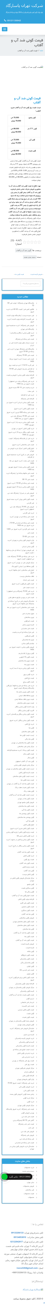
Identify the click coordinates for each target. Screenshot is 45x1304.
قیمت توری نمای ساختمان (25, 703)
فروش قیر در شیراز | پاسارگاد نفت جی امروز (21, 494)
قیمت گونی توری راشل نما (25, 692)
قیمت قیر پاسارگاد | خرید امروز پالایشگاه (20, 1109)
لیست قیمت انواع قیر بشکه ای (23, 1050)
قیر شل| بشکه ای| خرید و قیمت (23, 632)
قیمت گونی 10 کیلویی (26, 657)
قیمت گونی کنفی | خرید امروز (24, 409)
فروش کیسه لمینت (36, 274)
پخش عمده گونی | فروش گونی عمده (22, 1094)
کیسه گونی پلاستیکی (27, 991)
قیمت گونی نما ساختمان (26, 806)
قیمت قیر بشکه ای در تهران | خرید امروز (22, 518)
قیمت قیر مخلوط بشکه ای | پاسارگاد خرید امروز (20, 474)
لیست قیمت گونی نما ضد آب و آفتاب (21, 795)
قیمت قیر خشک (28, 580)
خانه (41, 51)
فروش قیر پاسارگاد (27, 1135)
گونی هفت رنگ (29, 791)
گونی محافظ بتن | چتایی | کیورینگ (23, 566)
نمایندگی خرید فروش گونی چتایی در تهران (22, 1148)
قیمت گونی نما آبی (28, 810)
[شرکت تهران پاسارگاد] (22, 9)
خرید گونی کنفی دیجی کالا (25, 836)
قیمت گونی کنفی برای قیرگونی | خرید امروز (21, 979)
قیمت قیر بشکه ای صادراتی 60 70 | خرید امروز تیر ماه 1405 (21, 524)
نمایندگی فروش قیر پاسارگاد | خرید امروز (22, 1030)
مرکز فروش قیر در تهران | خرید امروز (20, 563)
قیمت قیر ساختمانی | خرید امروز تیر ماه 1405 (20, 608)
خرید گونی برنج (29, 675)
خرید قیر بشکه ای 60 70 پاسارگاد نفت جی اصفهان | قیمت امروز (20, 558)
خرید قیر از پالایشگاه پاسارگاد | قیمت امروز (21, 440)
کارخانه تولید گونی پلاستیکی (24, 984)
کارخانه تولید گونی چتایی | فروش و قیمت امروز (20, 376)
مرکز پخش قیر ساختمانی (26, 747)
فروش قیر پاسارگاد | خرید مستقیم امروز (20, 326)
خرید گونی (30, 1102)
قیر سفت (31, 391)
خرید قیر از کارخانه (27, 395)
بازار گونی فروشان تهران (25, 1079)
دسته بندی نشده (30, 257)
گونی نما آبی (30, 821)
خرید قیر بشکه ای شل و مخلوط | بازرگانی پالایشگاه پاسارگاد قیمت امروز (20, 687)
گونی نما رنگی (29, 739)
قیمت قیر (30, 533)
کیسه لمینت (30, 948)
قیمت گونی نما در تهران (26, 799)
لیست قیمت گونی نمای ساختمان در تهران (20, 769)
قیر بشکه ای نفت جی (27, 1139)
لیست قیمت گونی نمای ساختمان (23, 776)
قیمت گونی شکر (28, 754)
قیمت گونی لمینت (28, 1017)
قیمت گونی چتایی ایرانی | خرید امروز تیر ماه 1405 (20, 404)
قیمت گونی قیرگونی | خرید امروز (23, 584)
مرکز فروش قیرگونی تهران (24, 1068)
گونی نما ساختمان (28, 929)
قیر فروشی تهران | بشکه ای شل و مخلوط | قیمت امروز (20, 551)
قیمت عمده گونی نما (27, 780)
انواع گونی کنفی (28, 825)
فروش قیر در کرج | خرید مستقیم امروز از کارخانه (20, 456)
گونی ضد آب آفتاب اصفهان (25, 761)
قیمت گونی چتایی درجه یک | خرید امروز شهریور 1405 (20, 423)
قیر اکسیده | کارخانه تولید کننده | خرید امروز (20, 320)
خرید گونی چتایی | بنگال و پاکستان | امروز (22, 334)
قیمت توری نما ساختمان (26, 661)
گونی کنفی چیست (28, 875)
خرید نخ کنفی (29, 724)
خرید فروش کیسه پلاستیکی (24, 1038)
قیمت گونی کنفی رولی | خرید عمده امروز (20, 499)
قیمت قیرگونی (29, 621)
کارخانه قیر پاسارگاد (27, 399)
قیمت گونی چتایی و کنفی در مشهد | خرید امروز (20, 841)
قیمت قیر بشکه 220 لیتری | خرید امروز (20, 412)
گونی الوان (30, 966)
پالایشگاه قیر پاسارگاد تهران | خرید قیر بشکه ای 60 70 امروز (20, 350)
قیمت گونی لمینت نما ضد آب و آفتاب (21, 995)
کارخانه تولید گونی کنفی (26, 899)
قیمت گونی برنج (28, 682)
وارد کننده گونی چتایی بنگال (24, 707)
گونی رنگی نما (29, 892)
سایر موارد (30, 1183)
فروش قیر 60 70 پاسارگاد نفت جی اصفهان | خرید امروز (22, 508)
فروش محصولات (28, 1186)
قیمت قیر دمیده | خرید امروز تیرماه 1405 (22, 360)
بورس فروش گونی (27, 1113)
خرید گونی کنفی (28, 856)
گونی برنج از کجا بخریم (26, 653)
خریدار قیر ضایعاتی (27, 1002)
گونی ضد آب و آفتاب (23, 250)
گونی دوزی (30, 974)
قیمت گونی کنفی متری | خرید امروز (22, 829)
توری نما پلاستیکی (28, 640)
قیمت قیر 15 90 (28, 480)
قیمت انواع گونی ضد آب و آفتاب (23, 896)
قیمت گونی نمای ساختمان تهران (23, 922)
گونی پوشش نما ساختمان (26, 817)
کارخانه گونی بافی (28, 1076)
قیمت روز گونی (29, 860)
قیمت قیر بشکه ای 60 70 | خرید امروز (20, 483)
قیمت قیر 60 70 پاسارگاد (25, 355)
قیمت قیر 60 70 (28, 537)
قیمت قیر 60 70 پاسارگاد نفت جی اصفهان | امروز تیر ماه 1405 (22, 417)
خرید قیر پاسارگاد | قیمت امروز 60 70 (21, 1083)
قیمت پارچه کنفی (28, 867)
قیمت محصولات (29, 1194)
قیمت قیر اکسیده (28, 1006)
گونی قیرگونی (29, 636)
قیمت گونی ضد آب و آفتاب (25, 940)
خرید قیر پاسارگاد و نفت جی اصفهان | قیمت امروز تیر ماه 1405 (21, 382)
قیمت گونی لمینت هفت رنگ (24, 788)
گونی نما (31, 728)
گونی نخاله (30, 952)
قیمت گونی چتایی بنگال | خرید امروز (22, 720)
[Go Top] (44, 1303)
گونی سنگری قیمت (27, 888)
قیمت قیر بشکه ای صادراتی (24, 1143)
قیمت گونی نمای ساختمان (25, 925)
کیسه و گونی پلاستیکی (26, 1042)
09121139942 (14, 21)
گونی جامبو (30, 884)
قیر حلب (31, 1128)
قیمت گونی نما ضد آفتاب (25, 852)
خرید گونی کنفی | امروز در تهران (23, 429)
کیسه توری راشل (28, 625)
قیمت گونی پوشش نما (26, 814)
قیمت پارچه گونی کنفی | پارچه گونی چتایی (20, 832)
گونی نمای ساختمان (28, 732)
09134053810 (20, 1237)
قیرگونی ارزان (29, 1072)
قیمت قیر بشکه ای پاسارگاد (24, 339)
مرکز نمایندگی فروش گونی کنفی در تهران (22, 879)
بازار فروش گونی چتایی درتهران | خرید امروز (21, 541)
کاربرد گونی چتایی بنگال (26, 711)
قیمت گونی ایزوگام (27, 955)
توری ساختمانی (29, 617)
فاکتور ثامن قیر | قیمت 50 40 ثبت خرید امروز (20, 310)
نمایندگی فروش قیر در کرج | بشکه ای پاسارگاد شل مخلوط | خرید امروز (21, 602)
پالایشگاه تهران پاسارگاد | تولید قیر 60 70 (21, 304)
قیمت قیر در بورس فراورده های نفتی (21, 598)
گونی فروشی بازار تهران (26, 1025)
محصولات (31, 1197)
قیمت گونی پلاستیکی (27, 959)
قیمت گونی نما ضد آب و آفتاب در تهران (20, 784)
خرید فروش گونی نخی (26, 1087)
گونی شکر (30, 758)
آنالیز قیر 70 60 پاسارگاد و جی (23, 1120)
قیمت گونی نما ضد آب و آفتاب (24, 933)
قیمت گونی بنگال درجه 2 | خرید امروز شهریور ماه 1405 (21, 433)
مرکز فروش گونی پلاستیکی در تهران (21, 988)
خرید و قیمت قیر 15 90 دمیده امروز (21, 388)
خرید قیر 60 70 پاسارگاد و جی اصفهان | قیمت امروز (20, 592)
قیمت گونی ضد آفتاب (26, 863)
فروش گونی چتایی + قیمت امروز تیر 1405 (21, 648)
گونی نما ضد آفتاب (28, 914)
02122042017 (16, 1241)
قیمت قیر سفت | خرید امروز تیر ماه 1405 (22, 462)
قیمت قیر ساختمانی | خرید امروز (23, 445)
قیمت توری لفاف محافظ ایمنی (24, 699)
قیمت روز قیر (29, 1065)
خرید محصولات (29, 1168)
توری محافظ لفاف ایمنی (26, 696)
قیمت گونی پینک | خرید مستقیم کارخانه (20, 750)
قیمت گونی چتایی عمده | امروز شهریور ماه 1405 (21, 468)
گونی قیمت (30, 1014)
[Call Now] (4, 1177)
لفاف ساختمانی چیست (27, 576)
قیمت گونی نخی (29, 1091)
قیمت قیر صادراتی (27, 629)
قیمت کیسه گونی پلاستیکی (25, 1046)
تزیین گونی (30, 999)
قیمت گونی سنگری (27, 911)
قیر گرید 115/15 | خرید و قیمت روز (21, 365)
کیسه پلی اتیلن (29, 1035)
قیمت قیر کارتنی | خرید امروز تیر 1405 (20, 529)
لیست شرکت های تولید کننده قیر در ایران (21, 344)
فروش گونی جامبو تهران (26, 802)
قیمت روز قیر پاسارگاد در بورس (23, 1061)
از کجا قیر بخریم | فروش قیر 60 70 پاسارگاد (21, 370)
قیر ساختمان (30, 1190)
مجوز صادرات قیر (28, 614)
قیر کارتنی (30, 503)
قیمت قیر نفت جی (28, 1117)
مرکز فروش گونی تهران (26, 1106)
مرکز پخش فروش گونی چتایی (24, 765)
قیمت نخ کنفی (29, 678)
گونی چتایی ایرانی (28, 547)
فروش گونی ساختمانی (27, 918)
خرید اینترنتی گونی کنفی (25, 1053)
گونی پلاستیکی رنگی (27, 963)
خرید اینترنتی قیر (28, 1057)
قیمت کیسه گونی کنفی (26, 773)
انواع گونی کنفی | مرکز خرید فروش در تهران (21, 450)
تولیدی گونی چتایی (28, 643)
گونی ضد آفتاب (29, 871)
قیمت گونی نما (19, 274)
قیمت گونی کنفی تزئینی (26, 1010)
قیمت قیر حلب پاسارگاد (26, 1124)
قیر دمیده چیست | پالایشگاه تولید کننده (20, 316)
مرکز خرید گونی (28, 1098)
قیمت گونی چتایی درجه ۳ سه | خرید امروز (22, 669)
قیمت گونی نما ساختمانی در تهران (23, 743)
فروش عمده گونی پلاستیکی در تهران (21, 1021)
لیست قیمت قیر (28, 588)
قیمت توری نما (29, 665)
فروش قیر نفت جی (27, 1132)
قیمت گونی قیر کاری (27, 903)
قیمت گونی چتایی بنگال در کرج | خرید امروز (21, 847)
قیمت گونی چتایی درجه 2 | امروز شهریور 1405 (20, 488)
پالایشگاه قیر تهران (27, 329)
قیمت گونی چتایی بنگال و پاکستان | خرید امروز (20, 715)
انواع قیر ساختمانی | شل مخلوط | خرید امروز (21, 571)
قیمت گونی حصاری (28, 907)
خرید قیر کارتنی (28, 513)
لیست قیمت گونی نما (27, 735)
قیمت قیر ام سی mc (27, 970)
